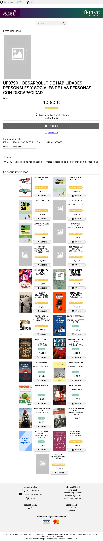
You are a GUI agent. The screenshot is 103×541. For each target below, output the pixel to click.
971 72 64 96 (33, 490)
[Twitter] (32, 508)
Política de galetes (73, 495)
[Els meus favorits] (18, 2)
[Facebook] (29, 508)
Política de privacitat (73, 493)
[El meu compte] (1, 2)
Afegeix (52, 125)
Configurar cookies (72, 498)
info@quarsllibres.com (33, 494)
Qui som (72, 508)
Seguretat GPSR (51, 133)
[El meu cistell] (28, 2)
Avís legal (73, 490)
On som (72, 510)
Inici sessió (8, 2)
